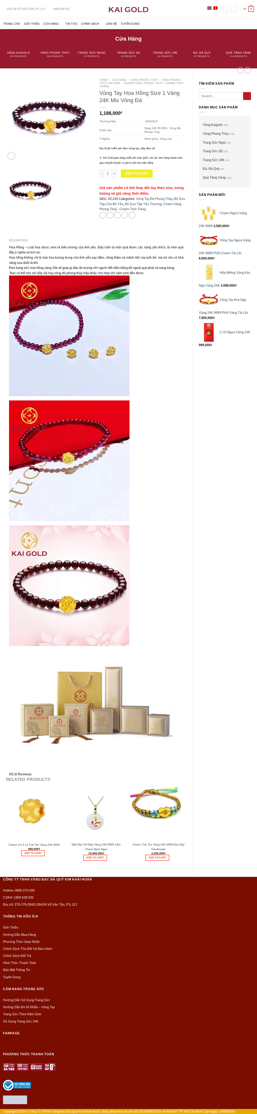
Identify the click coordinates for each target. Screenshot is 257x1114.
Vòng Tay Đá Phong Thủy (154, 199)
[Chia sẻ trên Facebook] (103, 215)
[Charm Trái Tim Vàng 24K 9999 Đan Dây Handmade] (158, 811)
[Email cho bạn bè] (117, 215)
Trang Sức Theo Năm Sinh (22, 1014)
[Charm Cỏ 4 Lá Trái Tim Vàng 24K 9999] (34, 812)
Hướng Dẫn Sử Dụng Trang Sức (26, 1000)
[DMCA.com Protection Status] (15, 1099)
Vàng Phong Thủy (216, 133)
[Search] (224, 9)
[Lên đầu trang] (249, 1108)
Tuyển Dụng (130, 23)
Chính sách (90, 23)
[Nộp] (247, 96)
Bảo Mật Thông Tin (16, 970)
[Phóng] (11, 156)
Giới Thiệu (32, 23)
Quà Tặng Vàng (214, 177)
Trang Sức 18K (213, 160)
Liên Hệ (111, 23)
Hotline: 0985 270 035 (19, 890)
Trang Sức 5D (213, 151)
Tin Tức (71, 23)
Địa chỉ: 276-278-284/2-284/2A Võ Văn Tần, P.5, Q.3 (40, 904)
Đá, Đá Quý (211, 168)
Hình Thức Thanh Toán (19, 963)
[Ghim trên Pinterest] (124, 215)
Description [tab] (18, 240)
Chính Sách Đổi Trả (17, 956)
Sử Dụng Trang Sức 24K (21, 1021)
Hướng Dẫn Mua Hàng (19, 934)
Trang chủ (11, 23)
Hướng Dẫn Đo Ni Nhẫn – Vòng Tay (29, 1007)
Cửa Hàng (51, 23)
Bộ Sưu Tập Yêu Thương (143, 204)
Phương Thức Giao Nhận (21, 941)
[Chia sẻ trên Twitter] (110, 215)
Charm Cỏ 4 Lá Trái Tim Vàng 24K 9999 (34, 844)
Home (103, 79)
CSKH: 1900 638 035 (18, 897)
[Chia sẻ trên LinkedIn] (132, 215)
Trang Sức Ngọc (214, 142)
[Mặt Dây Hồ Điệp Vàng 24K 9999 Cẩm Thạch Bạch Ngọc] (96, 811)
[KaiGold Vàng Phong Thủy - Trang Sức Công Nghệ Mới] (128, 9)
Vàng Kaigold (212, 125)
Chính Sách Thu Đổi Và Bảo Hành (27, 948)
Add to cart (137, 173)
